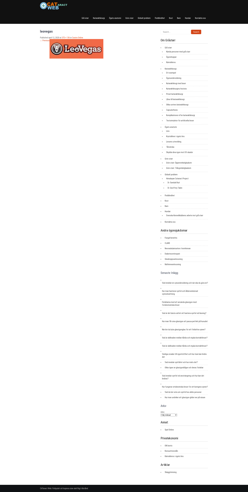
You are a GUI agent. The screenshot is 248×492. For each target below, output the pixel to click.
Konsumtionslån (171, 451)
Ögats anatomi (115, 18)
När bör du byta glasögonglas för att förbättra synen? (184, 329)
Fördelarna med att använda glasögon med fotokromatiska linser (179, 303)
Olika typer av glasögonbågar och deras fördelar (184, 367)
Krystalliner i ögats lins (175, 136)
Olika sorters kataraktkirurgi (177, 104)
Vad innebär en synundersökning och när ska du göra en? (185, 283)
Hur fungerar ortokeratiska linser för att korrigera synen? (185, 387)
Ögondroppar (171, 57)
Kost (171, 18)
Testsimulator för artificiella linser (180, 120)
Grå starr (85, 18)
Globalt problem (144, 18)
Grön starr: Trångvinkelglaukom (178, 168)
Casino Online (77, 37)
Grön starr (129, 18)
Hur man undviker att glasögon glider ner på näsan (185, 397)
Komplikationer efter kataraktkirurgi (180, 115)
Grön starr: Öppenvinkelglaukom (179, 163)
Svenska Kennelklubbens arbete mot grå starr (184, 215)
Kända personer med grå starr (178, 52)
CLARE (167, 243)
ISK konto (168, 445)
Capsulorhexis (172, 110)
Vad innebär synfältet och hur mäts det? (181, 362)
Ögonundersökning (173, 78)
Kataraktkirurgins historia (176, 89)
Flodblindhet (160, 18)
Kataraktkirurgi (99, 18)
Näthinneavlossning (173, 264)
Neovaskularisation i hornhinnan (178, 248)
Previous (45, 40)
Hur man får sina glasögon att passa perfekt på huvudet (185, 321)
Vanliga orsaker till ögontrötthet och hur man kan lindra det (184, 355)
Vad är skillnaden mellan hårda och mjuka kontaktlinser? (185, 338)
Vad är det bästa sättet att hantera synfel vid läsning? (184, 313)
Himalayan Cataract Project (177, 178)
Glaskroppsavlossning (174, 259)
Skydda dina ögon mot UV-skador (179, 152)
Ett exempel (171, 73)
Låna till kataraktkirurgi (175, 99)
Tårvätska (170, 147)
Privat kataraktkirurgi (174, 94)
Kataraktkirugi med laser (176, 83)
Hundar (188, 18)
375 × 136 (66, 37)
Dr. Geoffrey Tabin (175, 188)
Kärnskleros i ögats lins (174, 456)
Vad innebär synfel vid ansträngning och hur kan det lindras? (183, 377)
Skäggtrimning (171, 472)
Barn (179, 18)
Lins (167, 131)
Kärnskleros (171, 62)
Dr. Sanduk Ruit (174, 182)
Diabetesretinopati (172, 254)
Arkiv (162, 412)
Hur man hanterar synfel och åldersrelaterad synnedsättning (180, 292)
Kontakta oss (200, 18)
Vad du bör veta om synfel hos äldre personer (183, 392)
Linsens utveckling (173, 142)
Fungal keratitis (171, 238)
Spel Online (169, 430)
